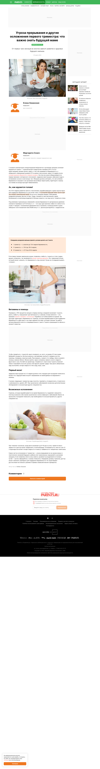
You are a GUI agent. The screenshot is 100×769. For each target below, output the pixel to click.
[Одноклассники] (52, 518)
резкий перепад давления (40, 258)
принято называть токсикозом (24, 316)
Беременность (38, 2)
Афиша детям (70, 5)
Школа (54, 2)
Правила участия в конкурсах (66, 521)
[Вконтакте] (47, 518)
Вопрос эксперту (60, 5)
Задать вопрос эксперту (71, 523)
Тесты (51, 5)
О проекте (28, 521)
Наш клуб (62, 2)
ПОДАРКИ (77, 5)
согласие (39, 501)
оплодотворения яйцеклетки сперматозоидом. (23, 175)
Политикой (38, 503)
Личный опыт (45, 5)
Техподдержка (50, 525)
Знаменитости (34, 5)
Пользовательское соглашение (48, 521)
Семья (48, 2)
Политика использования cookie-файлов (33, 523)
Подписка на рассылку (40, 499)
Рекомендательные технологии (54, 523)
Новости (28, 2)
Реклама (35, 521)
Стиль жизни (25, 5)
